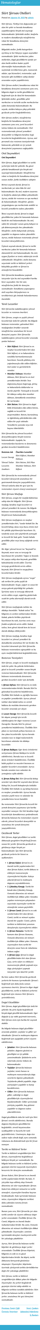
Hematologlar (11, 2)
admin (31, 17)
